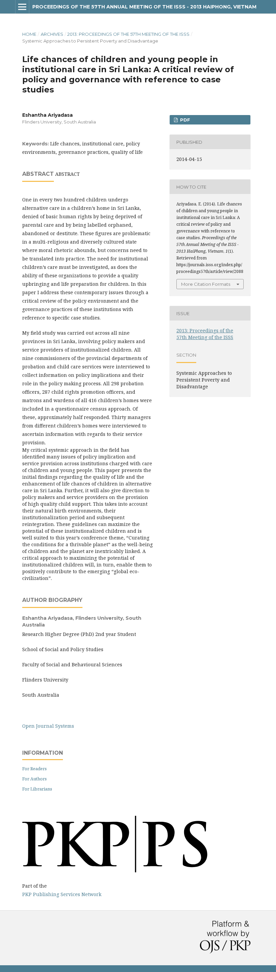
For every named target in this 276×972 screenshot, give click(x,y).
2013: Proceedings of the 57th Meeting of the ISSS (128, 34)
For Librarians (37, 789)
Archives (52, 34)
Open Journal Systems (48, 726)
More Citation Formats (205, 284)
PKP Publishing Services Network (61, 894)
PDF (184, 119)
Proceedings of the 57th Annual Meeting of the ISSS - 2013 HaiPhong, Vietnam (144, 7)
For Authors (34, 779)
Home (29, 34)
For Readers (34, 769)
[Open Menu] (22, 6)
